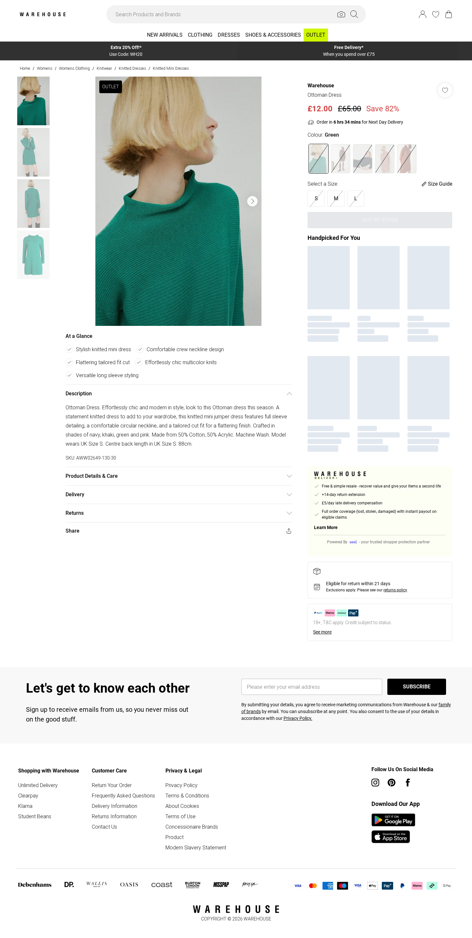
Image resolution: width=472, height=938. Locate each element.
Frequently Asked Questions (123, 795)
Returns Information (114, 816)
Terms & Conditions (187, 795)
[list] (178, 201)
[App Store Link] (393, 828)
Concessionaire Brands (191, 826)
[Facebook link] (408, 782)
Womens (44, 68)
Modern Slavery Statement (195, 847)
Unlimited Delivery (38, 785)
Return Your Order (112, 785)
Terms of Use (180, 816)
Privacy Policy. (298, 718)
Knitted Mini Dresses (171, 68)
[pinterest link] (391, 782)
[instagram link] (375, 782)
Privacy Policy (181, 785)
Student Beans (34, 816)
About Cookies (182, 806)
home (25, 68)
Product (174, 837)
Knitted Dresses (132, 68)
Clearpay (28, 795)
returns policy (395, 590)
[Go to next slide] (252, 201)
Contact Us (104, 826)
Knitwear (104, 68)
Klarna (25, 806)
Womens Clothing (74, 68)
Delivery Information (114, 806)
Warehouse (321, 85)
